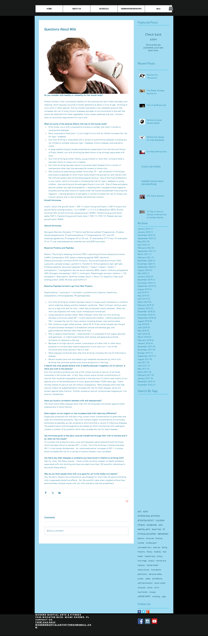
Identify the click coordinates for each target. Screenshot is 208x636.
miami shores (143, 570)
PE (164, 529)
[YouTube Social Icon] (154, 621)
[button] (171, 8)
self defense (157, 579)
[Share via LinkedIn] (59, 492)
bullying (159, 538)
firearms (141, 552)
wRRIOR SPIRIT (144, 596)
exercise (156, 547)
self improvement (145, 583)
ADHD (145, 512)
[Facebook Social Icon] (140, 621)
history (160, 556)
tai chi (156, 588)
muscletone (156, 570)
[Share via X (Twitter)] (52, 492)
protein (141, 579)
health (140, 556)
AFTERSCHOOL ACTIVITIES (149, 516)
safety (147, 579)
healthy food (150, 556)
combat (141, 543)
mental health (152, 565)
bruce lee (150, 538)
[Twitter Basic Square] (143, 611)
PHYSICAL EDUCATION (147, 534)
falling (164, 547)
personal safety (155, 574)
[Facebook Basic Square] (139, 611)
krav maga (142, 561)
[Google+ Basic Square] (147, 611)
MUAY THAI (156, 529)
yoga (164, 596)
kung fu (151, 561)
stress (150, 588)
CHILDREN (160, 520)
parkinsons (142, 574)
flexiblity (157, 552)
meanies (141, 565)
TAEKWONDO (163, 534)
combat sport (151, 543)
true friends (142, 592)
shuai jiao (141, 588)
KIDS (161, 525)
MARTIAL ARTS (144, 529)
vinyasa (152, 592)
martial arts (161, 561)
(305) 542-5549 (45, 622)
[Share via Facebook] (45, 492)
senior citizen (160, 583)
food (164, 552)
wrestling (156, 596)
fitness (149, 552)
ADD (139, 512)
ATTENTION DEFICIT (146, 520)
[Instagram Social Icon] (147, 621)
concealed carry (144, 547)
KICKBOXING (152, 525)
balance (141, 538)
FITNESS (141, 525)
